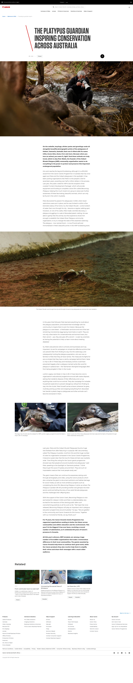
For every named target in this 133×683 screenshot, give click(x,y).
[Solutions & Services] (82, 11)
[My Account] (129, 7)
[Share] (102, 56)
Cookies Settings (91, 648)
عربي (67, 2)
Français (62, 2)
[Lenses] (56, 11)
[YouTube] (129, 653)
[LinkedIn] (121, 653)
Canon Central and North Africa (11, 653)
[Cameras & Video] (50, 11)
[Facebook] (114, 653)
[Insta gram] (118, 653)
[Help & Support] (93, 11)
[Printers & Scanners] (69, 11)
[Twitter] (125, 653)
